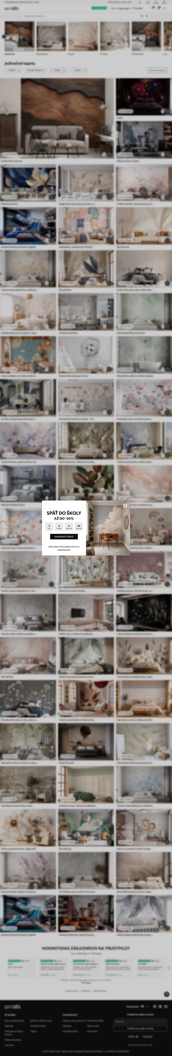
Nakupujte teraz (64, 536)
